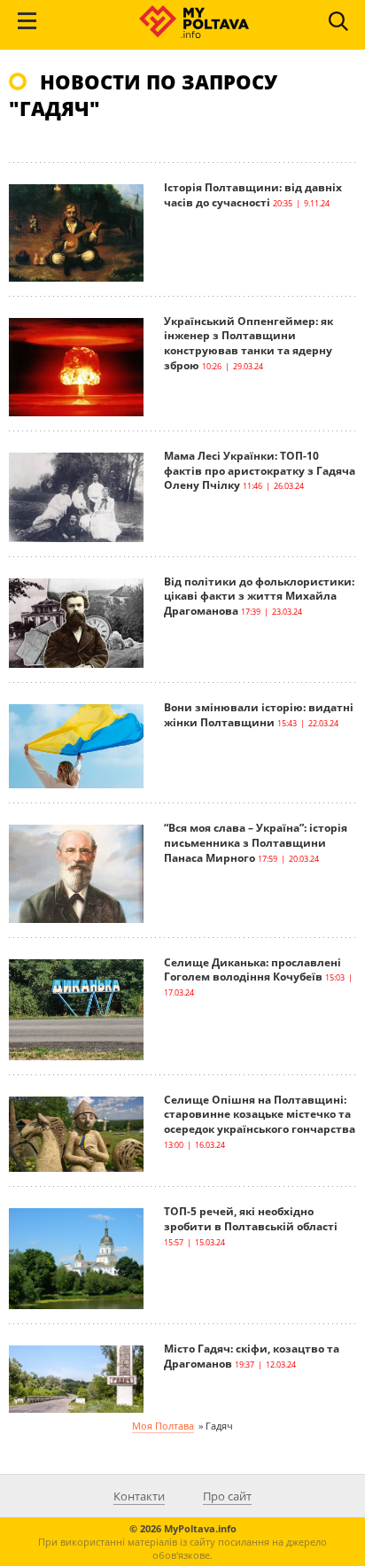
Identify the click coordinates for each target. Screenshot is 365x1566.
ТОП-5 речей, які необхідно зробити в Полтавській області (251, 1219)
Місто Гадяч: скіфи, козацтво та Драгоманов (251, 1356)
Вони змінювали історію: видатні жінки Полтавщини (258, 715)
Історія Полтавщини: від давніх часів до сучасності (253, 195)
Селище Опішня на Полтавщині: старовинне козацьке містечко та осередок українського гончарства (259, 1114)
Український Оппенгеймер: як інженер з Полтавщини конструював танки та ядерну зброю (248, 343)
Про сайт (227, 1496)
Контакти (139, 1496)
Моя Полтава (163, 1425)
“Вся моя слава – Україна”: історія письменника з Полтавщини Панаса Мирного (255, 842)
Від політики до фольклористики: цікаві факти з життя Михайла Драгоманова (259, 596)
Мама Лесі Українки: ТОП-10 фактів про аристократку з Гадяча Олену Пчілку (259, 470)
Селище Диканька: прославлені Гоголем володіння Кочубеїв (252, 970)
